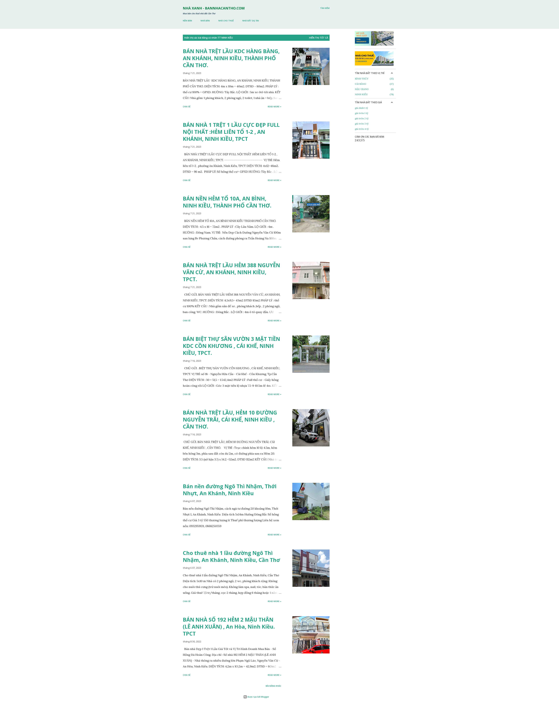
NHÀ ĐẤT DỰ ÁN (250, 20)
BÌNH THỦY (374, 78)
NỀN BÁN (187, 20)
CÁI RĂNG (374, 83)
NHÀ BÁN (205, 20)
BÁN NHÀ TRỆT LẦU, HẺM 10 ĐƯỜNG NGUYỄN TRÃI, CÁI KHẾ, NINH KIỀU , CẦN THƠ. (230, 419)
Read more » (274, 106)
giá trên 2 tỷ (361, 118)
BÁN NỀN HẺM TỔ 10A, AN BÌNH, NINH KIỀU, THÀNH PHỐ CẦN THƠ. (227, 202)
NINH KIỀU (374, 94)
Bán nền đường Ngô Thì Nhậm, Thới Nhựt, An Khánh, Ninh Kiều (229, 490)
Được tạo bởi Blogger (258, 696)
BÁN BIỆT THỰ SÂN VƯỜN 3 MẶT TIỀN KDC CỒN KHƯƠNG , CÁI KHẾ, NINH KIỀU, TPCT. (231, 345)
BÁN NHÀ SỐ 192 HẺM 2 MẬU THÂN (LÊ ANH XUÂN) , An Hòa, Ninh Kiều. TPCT (229, 626)
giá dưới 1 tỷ (361, 107)
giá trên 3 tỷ (361, 123)
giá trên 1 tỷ (361, 113)
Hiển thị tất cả (318, 37)
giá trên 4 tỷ (362, 128)
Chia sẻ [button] (186, 106)
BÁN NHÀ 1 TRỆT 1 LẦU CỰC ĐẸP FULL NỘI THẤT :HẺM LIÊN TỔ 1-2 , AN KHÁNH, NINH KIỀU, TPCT (231, 131)
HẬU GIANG (374, 89)
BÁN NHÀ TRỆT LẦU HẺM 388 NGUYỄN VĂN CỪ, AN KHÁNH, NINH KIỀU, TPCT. (231, 272)
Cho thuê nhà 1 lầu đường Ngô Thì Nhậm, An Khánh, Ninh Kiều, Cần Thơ (231, 556)
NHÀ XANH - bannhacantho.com (214, 8)
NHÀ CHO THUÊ (226, 20)
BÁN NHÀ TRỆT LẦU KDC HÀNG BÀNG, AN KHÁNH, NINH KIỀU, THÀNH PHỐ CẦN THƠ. (231, 58)
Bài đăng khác (273, 685)
